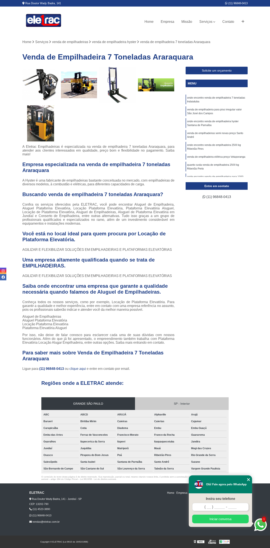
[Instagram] (3, 271)
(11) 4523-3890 (41, 509)
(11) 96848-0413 (237, 3)
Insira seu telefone (220, 499)
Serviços (205, 21)
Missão (186, 21)
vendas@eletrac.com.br (46, 521)
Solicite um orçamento (217, 70)
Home (149, 21)
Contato (228, 21)
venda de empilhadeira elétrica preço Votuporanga (216, 156)
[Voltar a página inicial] (43, 21)
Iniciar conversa (220, 519)
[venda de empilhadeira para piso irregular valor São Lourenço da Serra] (40, 85)
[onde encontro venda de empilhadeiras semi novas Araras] (40, 123)
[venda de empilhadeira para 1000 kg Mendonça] (117, 85)
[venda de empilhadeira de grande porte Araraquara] (79, 85)
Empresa (167, 21)
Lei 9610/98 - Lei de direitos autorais (98, 479)
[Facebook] (3, 277)
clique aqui (77, 368)
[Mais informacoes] (243, 22)
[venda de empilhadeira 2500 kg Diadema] (156, 85)
